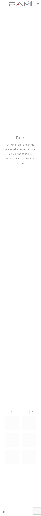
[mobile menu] (38, 3)
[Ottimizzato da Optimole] (4, 512)
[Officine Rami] (20, 3)
